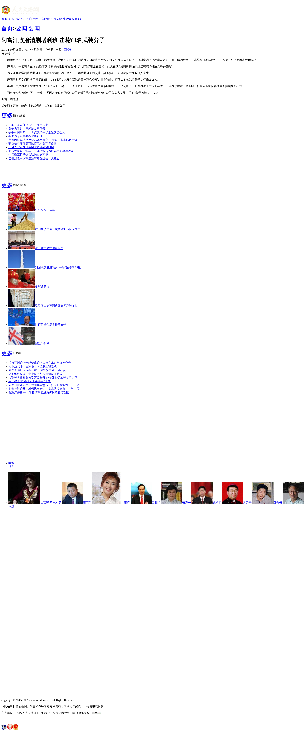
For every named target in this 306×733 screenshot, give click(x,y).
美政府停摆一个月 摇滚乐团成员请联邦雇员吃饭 (38, 392)
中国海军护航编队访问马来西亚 (28, 154)
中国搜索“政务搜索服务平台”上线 (29, 381)
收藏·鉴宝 (50, 18)
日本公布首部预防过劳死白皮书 (28, 124)
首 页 (4, 18)
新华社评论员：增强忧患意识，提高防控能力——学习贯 (43, 388)
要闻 (11, 18)
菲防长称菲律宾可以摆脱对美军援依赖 (32, 143)
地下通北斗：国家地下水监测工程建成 (32, 366)
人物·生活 (62, 18)
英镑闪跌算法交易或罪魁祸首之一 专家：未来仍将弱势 (42, 139)
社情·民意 (38, 18)
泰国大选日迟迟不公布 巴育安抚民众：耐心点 (37, 370)
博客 (11, 466)
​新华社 (68, 49)
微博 (11, 463)
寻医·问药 (75, 18)
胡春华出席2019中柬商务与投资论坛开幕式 (35, 373)
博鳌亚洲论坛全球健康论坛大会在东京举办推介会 (39, 362)
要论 (17, 18)
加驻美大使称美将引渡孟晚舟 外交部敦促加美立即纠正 (42, 377)
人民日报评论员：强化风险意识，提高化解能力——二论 (43, 385)
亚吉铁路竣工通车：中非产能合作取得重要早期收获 (41, 151)
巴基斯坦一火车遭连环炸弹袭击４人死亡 (34, 158)
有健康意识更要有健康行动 (25, 136)
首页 (7, 28)
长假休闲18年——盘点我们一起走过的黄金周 (36, 132)
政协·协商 (26, 18)
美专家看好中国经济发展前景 (26, 128)
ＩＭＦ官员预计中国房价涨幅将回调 (31, 147)
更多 (7, 115)
